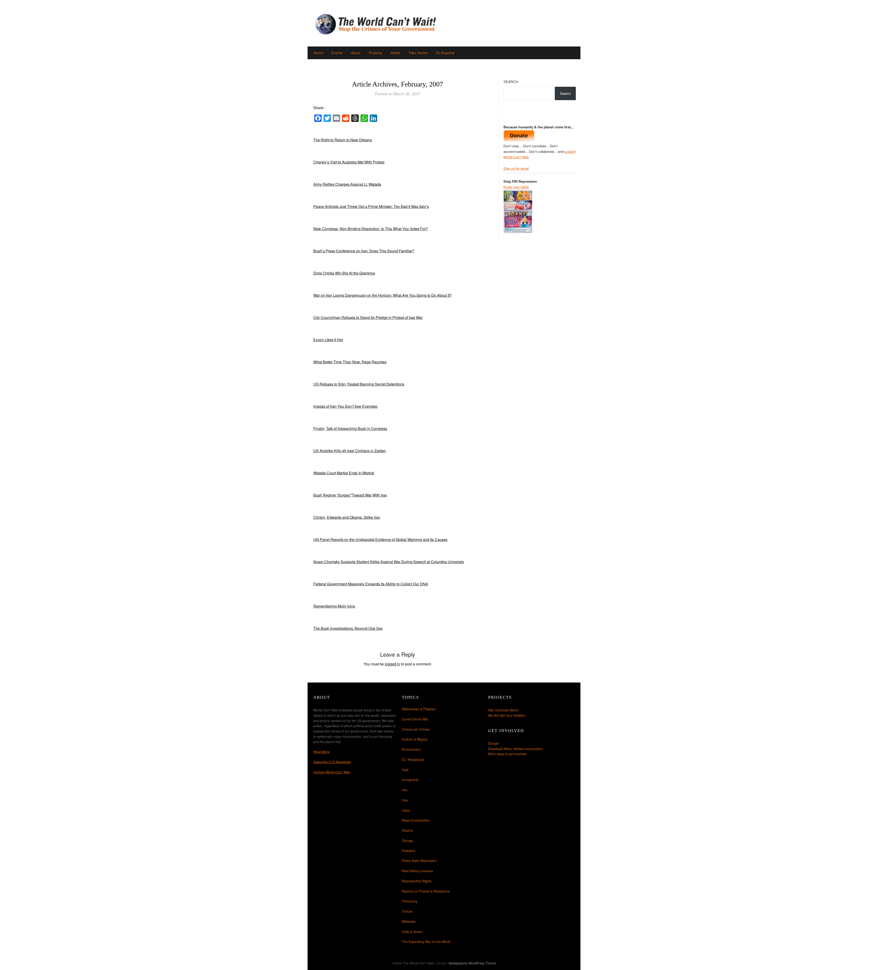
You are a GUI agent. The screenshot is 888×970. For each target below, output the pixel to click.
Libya (406, 810)
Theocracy (409, 901)
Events (337, 52)
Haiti (405, 769)
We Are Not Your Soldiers (506, 715)
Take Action (418, 52)
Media (396, 52)
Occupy (407, 840)
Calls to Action (412, 931)
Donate (493, 743)
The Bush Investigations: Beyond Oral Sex (348, 628)
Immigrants (410, 779)
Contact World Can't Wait (331, 772)
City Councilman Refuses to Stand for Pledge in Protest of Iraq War (367, 317)
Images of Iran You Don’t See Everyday (345, 406)
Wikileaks (409, 921)
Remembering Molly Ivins (334, 606)
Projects (375, 52)
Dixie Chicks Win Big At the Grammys (344, 273)
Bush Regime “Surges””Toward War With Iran (350, 495)
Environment (411, 749)
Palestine (408, 850)
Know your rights (516, 186)
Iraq (405, 800)
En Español (445, 52)
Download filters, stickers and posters (515, 748)
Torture (407, 911)
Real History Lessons (417, 870)
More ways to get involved (507, 753)
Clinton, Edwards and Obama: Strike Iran (346, 517)
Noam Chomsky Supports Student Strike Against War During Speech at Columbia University (388, 561)
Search (510, 81)
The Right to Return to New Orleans (342, 139)
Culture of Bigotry (414, 739)
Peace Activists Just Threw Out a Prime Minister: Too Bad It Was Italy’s (371, 206)
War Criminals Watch (503, 710)
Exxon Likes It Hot (328, 339)
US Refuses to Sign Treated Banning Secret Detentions (358, 384)
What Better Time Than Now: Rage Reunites (349, 362)
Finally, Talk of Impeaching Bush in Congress (350, 428)
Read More (321, 751)
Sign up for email (516, 168)
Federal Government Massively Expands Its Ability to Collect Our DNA (370, 584)
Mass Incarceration (416, 820)
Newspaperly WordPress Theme (472, 963)
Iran (405, 790)
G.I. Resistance (413, 759)
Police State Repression (419, 860)
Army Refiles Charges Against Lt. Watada (347, 184)
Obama (407, 830)
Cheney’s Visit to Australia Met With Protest (348, 162)
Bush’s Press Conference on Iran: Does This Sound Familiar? (363, 250)
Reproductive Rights (417, 881)
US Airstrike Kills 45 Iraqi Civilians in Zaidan (349, 450)
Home (318, 52)
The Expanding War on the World (426, 941)
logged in (392, 664)
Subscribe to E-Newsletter (332, 762)
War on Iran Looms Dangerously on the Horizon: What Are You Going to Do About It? (382, 295)
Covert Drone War (415, 719)
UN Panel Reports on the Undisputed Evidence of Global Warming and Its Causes (380, 539)
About (356, 52)
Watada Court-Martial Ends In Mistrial (343, 473)
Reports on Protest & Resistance (426, 891)
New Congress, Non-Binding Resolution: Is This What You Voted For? (370, 228)
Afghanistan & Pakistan (419, 709)
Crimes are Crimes (415, 729)
